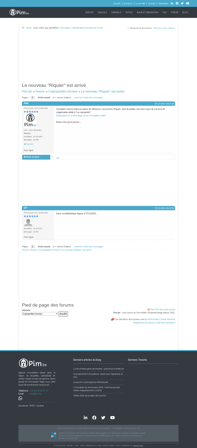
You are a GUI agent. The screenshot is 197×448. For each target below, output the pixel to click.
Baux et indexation (147, 12)
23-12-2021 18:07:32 (164, 103)
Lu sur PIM (140, 3)
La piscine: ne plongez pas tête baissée (90, 382)
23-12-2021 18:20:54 (164, 208)
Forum (174, 12)
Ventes (90, 12)
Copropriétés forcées (62, 91)
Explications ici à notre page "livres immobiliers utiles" (81, 115)
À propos (128, 3)
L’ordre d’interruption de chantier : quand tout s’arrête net (98, 369)
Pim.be (27, 91)
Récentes (158, 28)
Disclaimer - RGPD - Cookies (31, 406)
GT (57, 158)
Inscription (65, 28)
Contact (151, 3)
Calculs (102, 12)
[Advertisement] (98, 58)
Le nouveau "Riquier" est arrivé (102, 91)
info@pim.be (35, 394)
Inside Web (138, 446)
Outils (129, 12)
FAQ (165, 12)
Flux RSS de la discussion (162, 309)
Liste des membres (165, 322)
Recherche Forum (94, 28)
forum (29, 28)
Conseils (116, 12)
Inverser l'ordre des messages (88, 97)
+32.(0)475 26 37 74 (39, 391)
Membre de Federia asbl (67, 438)
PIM (26, 103)
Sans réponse (169, 28)
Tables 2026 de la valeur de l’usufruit (89, 395)
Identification (78, 28)
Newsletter (163, 3)
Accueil (116, 3)
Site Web (29, 144)
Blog (185, 12)
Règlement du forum (143, 322)
